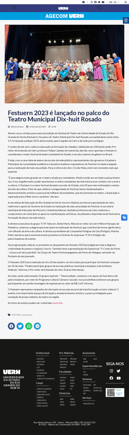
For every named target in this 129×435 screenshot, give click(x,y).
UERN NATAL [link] (42, 403)
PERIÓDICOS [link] (88, 403)
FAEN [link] (72, 377)
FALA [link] (62, 389)
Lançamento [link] (27, 315)
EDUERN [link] (40, 370)
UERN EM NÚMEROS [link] (45, 378)
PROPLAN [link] (64, 361)
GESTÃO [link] (40, 359)
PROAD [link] (73, 359)
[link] (83, 2)
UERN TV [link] (40, 376)
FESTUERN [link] (16, 315)
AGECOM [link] (41, 361)
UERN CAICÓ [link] (42, 406)
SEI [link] (84, 393)
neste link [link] (57, 302)
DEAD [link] (72, 402)
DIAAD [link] (73, 405)
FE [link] (71, 389)
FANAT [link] (63, 383)
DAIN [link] (62, 405)
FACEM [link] (63, 377)
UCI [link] (38, 367)
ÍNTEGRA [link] (87, 385)
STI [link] (84, 372)
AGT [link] (95, 359)
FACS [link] (72, 383)
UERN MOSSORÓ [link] (44, 389)
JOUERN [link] (40, 364)
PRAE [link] (72, 364)
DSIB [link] (72, 399)
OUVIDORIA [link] (42, 373)
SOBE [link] (85, 375)
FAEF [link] (72, 380)
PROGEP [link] (63, 359)
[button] (125, 2)
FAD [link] (72, 386)
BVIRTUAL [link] (97, 390)
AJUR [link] (85, 361)
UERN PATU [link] (42, 400)
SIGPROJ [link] (87, 390)
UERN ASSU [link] (42, 391)
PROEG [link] (63, 367)
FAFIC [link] (62, 380)
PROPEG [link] (63, 364)
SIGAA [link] (86, 388)
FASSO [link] (63, 386)
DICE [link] (62, 402)
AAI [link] (84, 359)
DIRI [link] (61, 399)
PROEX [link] (73, 361)
